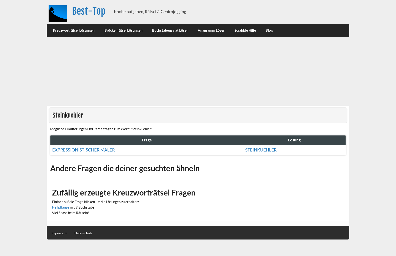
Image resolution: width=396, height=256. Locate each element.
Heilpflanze (60, 207)
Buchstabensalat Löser (170, 30)
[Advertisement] (198, 71)
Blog (269, 30)
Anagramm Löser (211, 30)
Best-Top (88, 11)
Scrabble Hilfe (245, 30)
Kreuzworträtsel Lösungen (74, 30)
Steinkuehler (261, 149)
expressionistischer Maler (83, 149)
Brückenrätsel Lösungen (123, 30)
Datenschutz (83, 233)
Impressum (59, 233)
